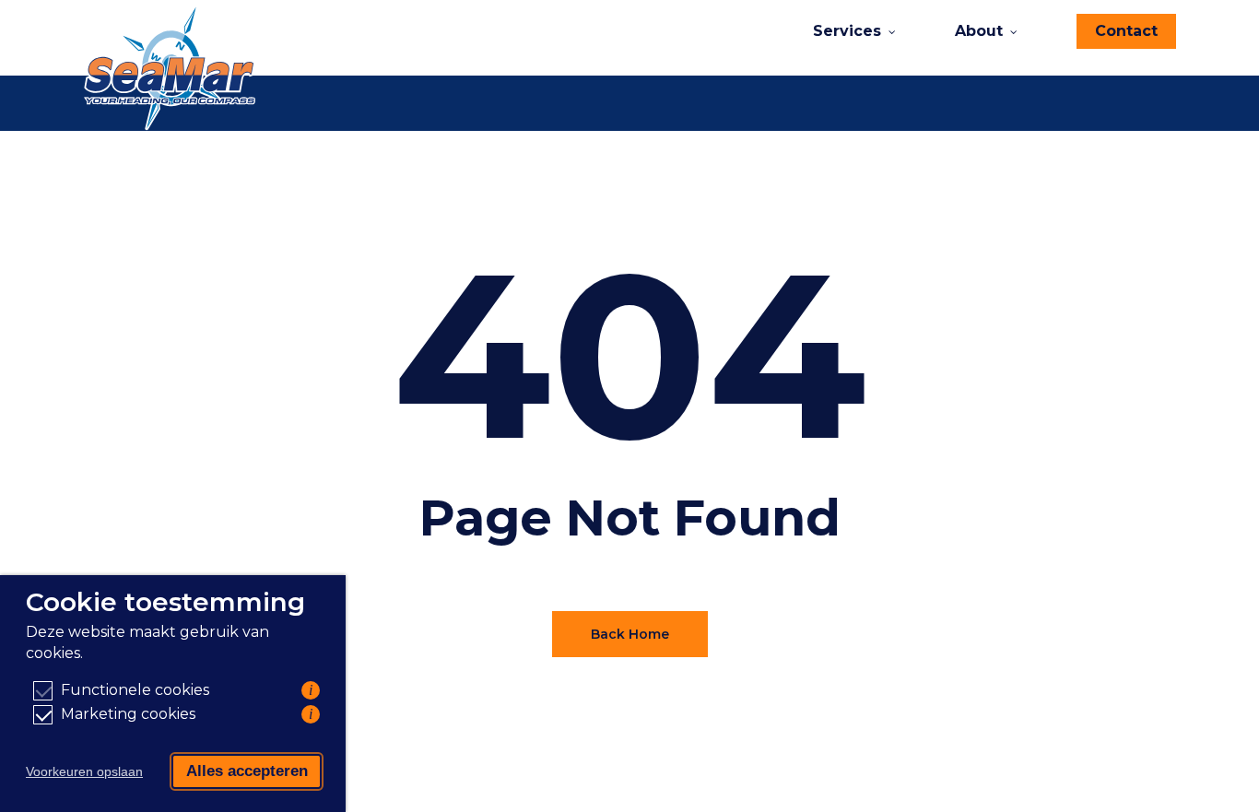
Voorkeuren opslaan (84, 771)
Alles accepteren (247, 771)
